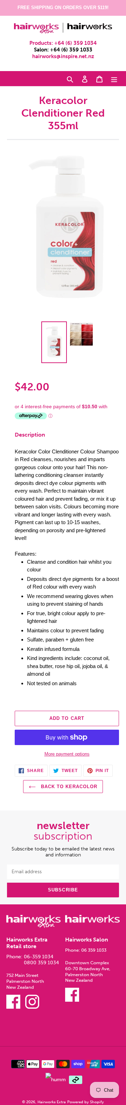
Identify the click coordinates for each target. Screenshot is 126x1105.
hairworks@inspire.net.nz (63, 56)
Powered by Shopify (85, 1101)
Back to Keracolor (68, 786)
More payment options (67, 754)
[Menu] (114, 78)
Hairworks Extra (51, 1101)
